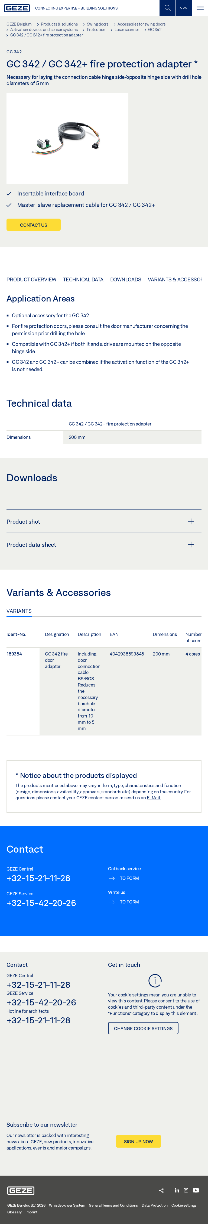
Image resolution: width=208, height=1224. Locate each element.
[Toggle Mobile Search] (167, 8)
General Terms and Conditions (113, 1205)
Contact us (33, 225)
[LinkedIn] (177, 1191)
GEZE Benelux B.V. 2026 (26, 1205)
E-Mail (154, 797)
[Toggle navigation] (200, 8)
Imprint (31, 1212)
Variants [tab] (19, 611)
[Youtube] (196, 1191)
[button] (161, 1191)
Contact (17, 964)
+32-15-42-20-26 (41, 903)
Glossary (14, 1212)
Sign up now (138, 1141)
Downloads (125, 279)
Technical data (83, 279)
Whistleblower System (67, 1205)
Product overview (31, 279)
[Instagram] (186, 1191)
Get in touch (124, 964)
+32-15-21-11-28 (38, 878)
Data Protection (155, 1205)
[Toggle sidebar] (184, 8)
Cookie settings (183, 1205)
